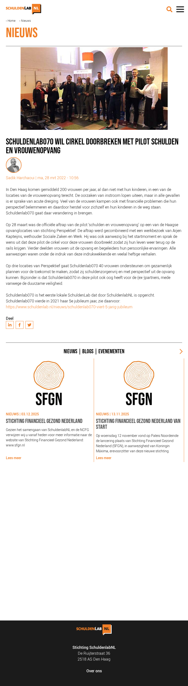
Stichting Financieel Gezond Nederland (44, 421)
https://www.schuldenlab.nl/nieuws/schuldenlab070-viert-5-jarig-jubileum (69, 307)
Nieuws (26, 20)
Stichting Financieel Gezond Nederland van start (138, 424)
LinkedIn (10, 325)
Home (11, 20)
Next (179, 351)
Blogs (88, 351)
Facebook (20, 325)
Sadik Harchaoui (20, 177)
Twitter (29, 325)
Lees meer (13, 457)
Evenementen (111, 351)
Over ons (94, 671)
